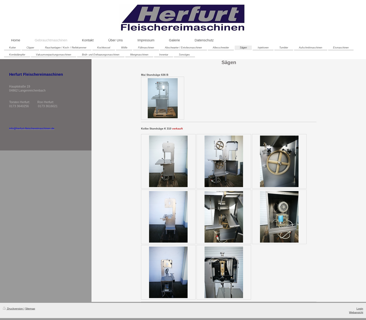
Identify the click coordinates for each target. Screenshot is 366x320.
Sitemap (30, 308)
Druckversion (15, 308)
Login (359, 308)
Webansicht (356, 312)
